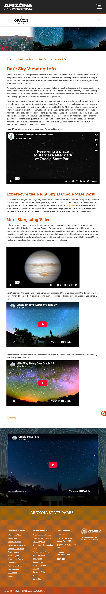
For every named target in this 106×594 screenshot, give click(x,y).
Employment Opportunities (38, 560)
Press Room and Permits (42, 535)
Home (9, 59)
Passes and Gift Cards (16, 545)
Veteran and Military (16, 549)
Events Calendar (14, 542)
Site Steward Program (16, 566)
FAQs (10, 576)
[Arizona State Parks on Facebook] (58, 559)
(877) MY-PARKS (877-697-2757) (66, 546)
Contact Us (37, 579)
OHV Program (13, 555)
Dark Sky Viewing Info (31, 69)
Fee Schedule (13, 569)
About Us (36, 575)
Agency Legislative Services (40, 567)
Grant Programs (39, 542)
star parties (70, 205)
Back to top (11, 418)
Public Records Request (42, 538)
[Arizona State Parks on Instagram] (60, 559)
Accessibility (13, 573)
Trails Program (13, 552)
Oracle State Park (25, 59)
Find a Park (12, 538)
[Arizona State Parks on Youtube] (63, 559)
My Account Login (15, 535)
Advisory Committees (41, 552)
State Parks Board (39, 555)
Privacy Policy (15, 591)
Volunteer (12, 562)
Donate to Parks (39, 572)
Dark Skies (43, 59)
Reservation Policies (16, 559)
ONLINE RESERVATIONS (64, 553)
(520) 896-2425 (63, 534)
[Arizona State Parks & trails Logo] (18, 6)
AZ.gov (7, 591)
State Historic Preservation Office (43, 547)
